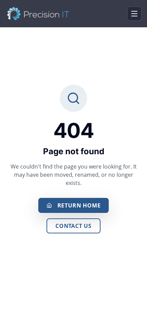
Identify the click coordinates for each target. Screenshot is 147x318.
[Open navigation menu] (134, 13)
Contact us (73, 226)
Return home (79, 205)
